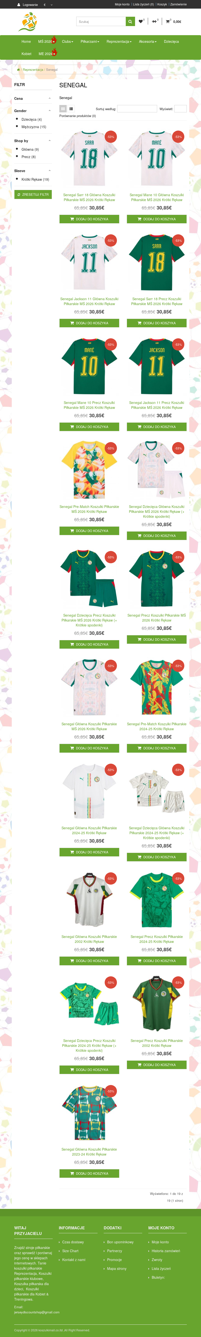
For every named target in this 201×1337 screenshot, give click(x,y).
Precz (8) (29, 156)
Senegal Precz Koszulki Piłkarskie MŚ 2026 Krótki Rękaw (156, 618)
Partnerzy (114, 1250)
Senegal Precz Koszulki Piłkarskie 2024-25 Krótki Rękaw (157, 939)
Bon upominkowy (120, 1241)
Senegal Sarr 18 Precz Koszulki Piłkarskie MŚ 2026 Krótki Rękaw (156, 301)
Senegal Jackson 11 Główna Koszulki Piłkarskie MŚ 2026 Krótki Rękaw (89, 301)
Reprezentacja (33, 69)
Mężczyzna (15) (34, 126)
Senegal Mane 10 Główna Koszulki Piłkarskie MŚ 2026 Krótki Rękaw (157, 197)
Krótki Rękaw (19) (35, 179)
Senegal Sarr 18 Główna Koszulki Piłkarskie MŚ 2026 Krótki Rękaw (89, 197)
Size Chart (70, 1250)
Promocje (114, 1259)
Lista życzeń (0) (143, 4)
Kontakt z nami (73, 1259)
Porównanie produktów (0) (77, 115)
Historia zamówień (166, 1250)
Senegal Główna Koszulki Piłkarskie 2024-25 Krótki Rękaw (89, 830)
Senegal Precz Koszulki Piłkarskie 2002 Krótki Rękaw (157, 1043)
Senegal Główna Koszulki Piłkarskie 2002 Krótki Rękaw (89, 939)
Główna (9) (30, 149)
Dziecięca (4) (32, 119)
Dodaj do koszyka (91, 219)
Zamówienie (178, 4)
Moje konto (122, 4)
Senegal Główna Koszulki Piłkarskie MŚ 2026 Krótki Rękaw (89, 726)
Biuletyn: (158, 1277)
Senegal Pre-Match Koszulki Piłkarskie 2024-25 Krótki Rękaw (157, 726)
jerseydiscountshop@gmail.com (37, 1312)
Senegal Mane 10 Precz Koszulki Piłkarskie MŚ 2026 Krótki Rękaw (89, 405)
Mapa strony (116, 1268)
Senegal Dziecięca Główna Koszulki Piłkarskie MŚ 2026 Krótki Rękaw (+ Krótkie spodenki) (156, 511)
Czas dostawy (73, 1241)
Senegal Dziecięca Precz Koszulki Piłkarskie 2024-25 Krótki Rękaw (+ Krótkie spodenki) (89, 1045)
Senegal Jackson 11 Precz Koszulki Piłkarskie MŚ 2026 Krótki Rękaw (156, 405)
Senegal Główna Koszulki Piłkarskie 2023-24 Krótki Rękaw (89, 1152)
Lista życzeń (161, 1268)
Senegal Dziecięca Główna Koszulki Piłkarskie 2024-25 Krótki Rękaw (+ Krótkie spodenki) (156, 832)
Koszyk (162, 4)
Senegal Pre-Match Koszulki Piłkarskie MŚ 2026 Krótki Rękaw (89, 509)
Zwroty (157, 1259)
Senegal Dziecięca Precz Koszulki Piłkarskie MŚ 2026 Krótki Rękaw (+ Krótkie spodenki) (89, 620)
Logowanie (30, 4)
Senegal (52, 69)
